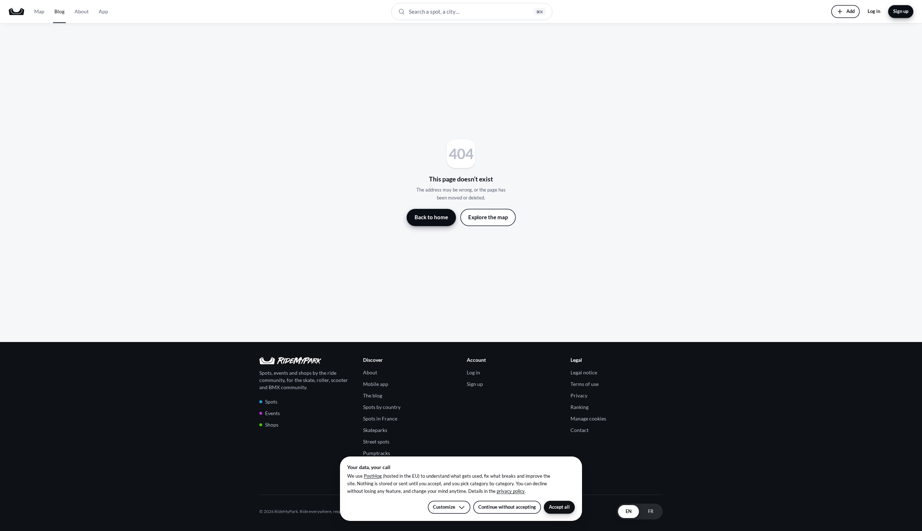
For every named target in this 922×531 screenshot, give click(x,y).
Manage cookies (588, 418)
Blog (59, 11)
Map (39, 11)
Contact (579, 430)
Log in (874, 11)
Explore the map (488, 217)
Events (272, 413)
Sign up (900, 11)
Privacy (578, 395)
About (82, 11)
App (103, 11)
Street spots (376, 441)
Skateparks (375, 430)
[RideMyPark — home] (16, 11)
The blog (372, 395)
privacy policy (511, 491)
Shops (271, 425)
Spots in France (380, 418)
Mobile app (375, 384)
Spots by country (381, 407)
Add (850, 11)
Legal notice (583, 372)
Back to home (431, 217)
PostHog (373, 476)
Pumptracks (376, 453)
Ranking (579, 407)
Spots (271, 402)
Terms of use (584, 384)
